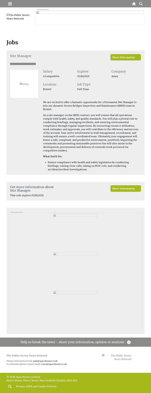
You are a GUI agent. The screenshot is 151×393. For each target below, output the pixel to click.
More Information (123, 57)
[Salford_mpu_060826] (75, 309)
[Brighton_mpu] (75, 270)
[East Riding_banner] (90, 17)
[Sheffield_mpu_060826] (75, 232)
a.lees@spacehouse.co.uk (54, 364)
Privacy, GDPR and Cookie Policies (36, 386)
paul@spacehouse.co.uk (45, 361)
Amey (114, 76)
